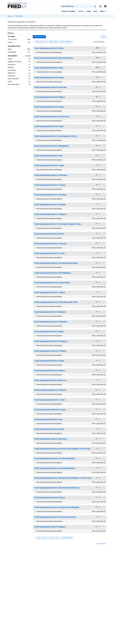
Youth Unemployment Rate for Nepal (49, 78)
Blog (95, 11)
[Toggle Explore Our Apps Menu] (100, 6)
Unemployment (38, 37)
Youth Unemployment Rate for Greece (49, 498)
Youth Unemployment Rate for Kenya (49, 107)
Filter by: (11, 33)
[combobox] (77, 6)
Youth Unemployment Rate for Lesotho (50, 410)
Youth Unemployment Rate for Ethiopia (50, 205)
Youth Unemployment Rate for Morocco (50, 380)
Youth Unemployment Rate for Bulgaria (50, 527)
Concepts (11, 36)
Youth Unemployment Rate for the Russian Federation (56, 263)
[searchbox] (77, 6)
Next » (104, 543)
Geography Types (14, 46)
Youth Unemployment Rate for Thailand (50, 351)
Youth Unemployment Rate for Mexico (49, 371)
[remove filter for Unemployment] (44, 37)
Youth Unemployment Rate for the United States (53, 58)
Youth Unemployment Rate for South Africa (51, 117)
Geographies (12, 56)
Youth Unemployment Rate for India (48, 68)
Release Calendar (68, 11)
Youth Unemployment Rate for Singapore (50, 341)
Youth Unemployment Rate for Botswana (50, 439)
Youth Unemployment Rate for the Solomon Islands (55, 517)
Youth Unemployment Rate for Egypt (49, 331)
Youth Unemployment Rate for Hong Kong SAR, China (56, 302)
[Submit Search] (95, 6)
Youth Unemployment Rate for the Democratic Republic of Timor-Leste (63, 478)
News (89, 11)
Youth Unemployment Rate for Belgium (50, 312)
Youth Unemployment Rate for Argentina (50, 322)
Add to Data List (41, 42)
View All (28, 56)
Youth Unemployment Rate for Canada (49, 185)
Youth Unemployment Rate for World (49, 429)
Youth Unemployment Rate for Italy (48, 156)
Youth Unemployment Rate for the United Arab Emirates (56, 488)
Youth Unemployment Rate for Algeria (49, 292)
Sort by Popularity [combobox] (98, 42)
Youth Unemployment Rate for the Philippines (52, 273)
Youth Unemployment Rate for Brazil (49, 234)
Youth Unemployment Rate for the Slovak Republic (54, 458)
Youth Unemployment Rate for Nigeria (49, 97)
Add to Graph (53, 42)
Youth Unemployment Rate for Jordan (49, 400)
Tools (80, 11)
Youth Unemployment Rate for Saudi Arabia (51, 283)
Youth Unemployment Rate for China (49, 48)
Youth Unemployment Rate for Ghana (49, 361)
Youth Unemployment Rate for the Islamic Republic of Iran (57, 224)
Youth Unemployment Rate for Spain (49, 126)
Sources (10, 16)
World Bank (19, 16)
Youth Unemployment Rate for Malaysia (50, 214)
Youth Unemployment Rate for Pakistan (50, 390)
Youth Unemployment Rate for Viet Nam (50, 195)
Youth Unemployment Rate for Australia (50, 87)
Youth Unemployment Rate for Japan (49, 165)
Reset (103, 37)
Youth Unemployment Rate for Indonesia (50, 175)
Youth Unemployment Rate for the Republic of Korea (55, 136)
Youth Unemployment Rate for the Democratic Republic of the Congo (62, 449)
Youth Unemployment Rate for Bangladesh (51, 146)
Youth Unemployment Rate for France (49, 253)
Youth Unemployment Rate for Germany (50, 244)
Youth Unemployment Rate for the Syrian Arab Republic (56, 507)
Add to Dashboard (65, 42)
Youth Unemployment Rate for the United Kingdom (54, 468)
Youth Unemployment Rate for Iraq (48, 419)
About (102, 11)
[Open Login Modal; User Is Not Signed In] (105, 6)
